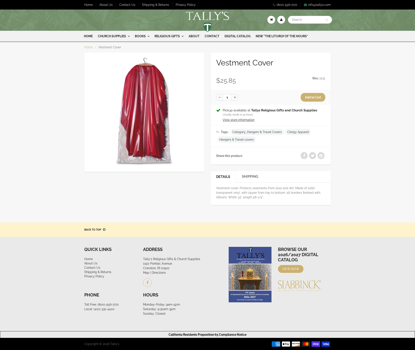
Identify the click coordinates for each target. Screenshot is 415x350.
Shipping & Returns (155, 5)
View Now (290, 269)
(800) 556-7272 (287, 5)
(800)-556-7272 (108, 304)
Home (88, 5)
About (194, 36)
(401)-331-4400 (104, 309)
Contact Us (127, 5)
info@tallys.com (319, 5)
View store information (238, 120)
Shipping (250, 176)
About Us (106, 5)
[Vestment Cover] (144, 112)
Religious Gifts (167, 36)
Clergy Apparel (298, 132)
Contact (212, 36)
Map (146, 272)
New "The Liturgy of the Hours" (282, 36)
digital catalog (238, 36)
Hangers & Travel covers (236, 139)
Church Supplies (112, 36)
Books (140, 36)
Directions (159, 272)
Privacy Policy (186, 5)
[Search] (326, 19)
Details (223, 177)
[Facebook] (147, 282)
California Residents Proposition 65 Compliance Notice (207, 334)
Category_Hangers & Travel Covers (257, 132)
